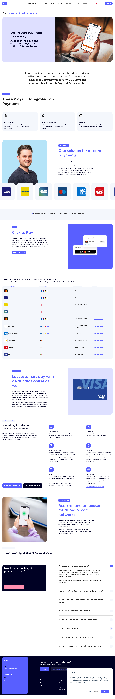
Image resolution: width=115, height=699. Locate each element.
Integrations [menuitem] (62, 680)
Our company (69, 3)
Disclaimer (77, 697)
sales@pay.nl (8, 674)
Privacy (83, 697)
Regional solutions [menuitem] (44, 682)
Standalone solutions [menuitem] (64, 685)
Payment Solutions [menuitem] (45, 680)
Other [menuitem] (41, 687)
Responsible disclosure (107, 697)
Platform (60, 3)
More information (98, 291)
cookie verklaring (89, 687)
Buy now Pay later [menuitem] (44, 685)
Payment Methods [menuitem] (63, 687)
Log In (101, 3)
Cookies (89, 697)
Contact (84, 3)
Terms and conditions (68, 697)
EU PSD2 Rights (96, 697)
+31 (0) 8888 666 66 (10, 669)
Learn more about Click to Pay (95, 486)
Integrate (52, 3)
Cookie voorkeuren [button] (87, 691)
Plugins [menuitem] (60, 682)
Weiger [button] (96, 691)
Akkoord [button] (105, 691)
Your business (43, 3)
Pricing (77, 3)
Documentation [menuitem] (62, 689)
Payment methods (32, 3)
